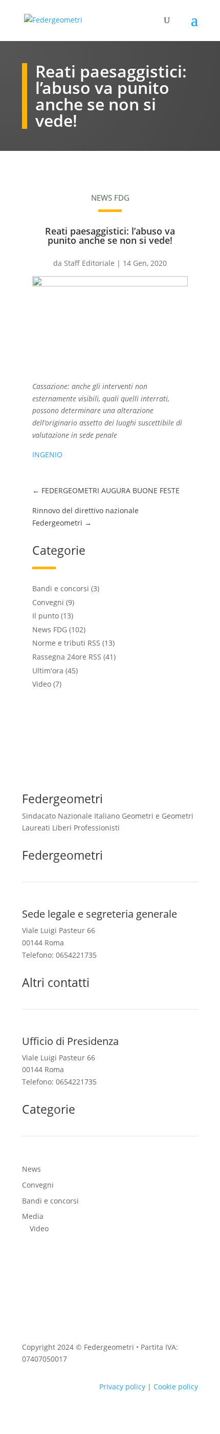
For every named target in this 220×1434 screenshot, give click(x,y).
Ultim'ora (47, 670)
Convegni (48, 602)
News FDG (110, 197)
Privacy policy (122, 1386)
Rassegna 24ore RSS (66, 657)
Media (32, 1216)
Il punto (45, 616)
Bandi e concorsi (60, 588)
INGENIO (47, 454)
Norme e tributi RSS (66, 643)
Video (41, 684)
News (31, 1169)
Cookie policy (175, 1386)
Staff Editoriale (89, 263)
